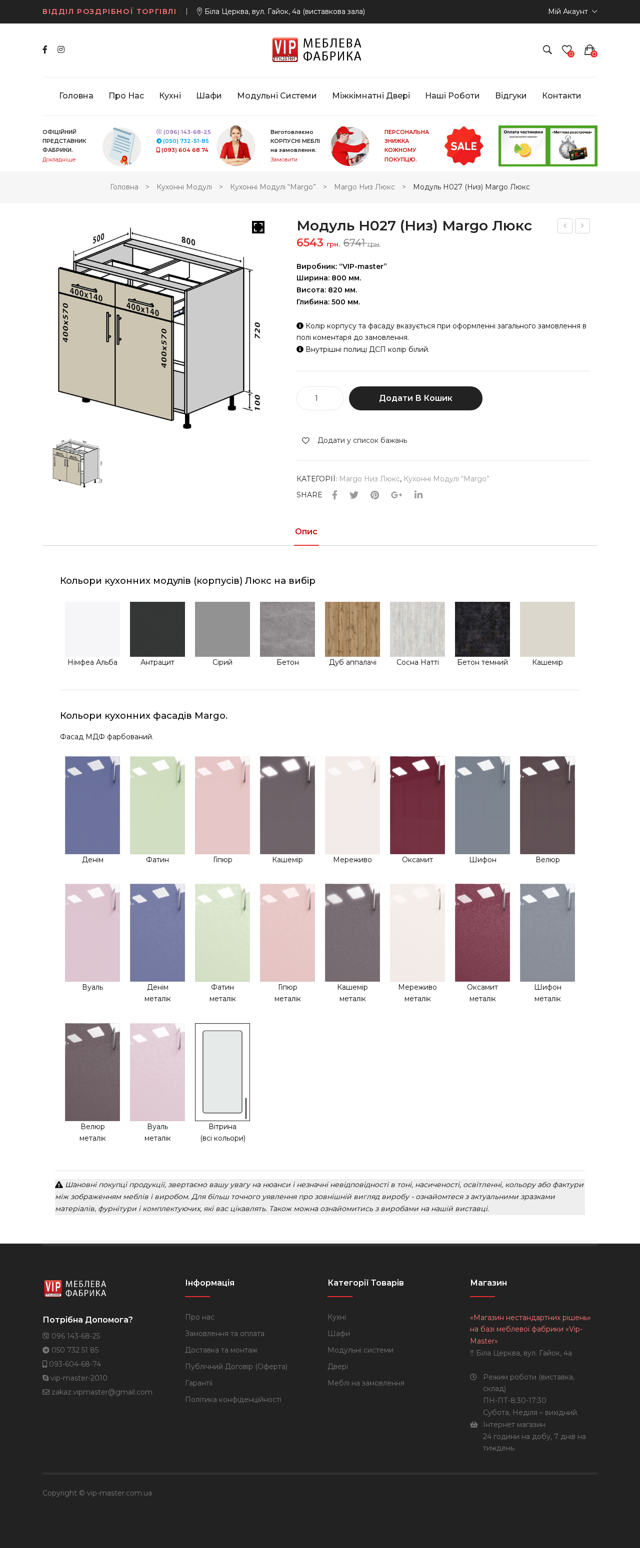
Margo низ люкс (364, 186)
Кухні (337, 1317)
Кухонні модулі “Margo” (273, 186)
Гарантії (198, 1383)
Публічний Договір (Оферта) (236, 1366)
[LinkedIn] (418, 495)
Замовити (284, 159)
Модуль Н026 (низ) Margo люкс (583, 227)
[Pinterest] (374, 495)
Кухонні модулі (184, 186)
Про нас (199, 1317)
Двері (338, 1366)
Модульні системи (361, 1350)
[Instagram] (61, 49)
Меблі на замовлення (366, 1383)
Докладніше (59, 159)
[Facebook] (45, 49)
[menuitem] (76, 96)
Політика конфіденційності (233, 1399)
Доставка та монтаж (221, 1350)
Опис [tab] (306, 532)
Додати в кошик (415, 398)
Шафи (339, 1333)
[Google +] (396, 495)
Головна (124, 186)
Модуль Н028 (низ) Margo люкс (565, 227)
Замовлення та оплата (224, 1333)
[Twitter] (354, 495)
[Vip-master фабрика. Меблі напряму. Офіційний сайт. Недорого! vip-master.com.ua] (320, 49)
